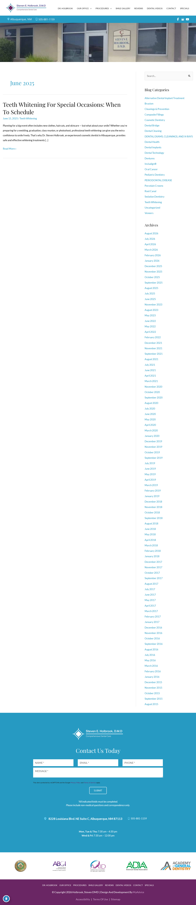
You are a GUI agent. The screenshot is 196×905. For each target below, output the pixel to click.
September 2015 (154, 698)
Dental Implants (153, 147)
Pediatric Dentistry (155, 174)
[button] (90, 8)
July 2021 (150, 364)
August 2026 (151, 233)
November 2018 (153, 507)
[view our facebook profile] (178, 19)
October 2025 (152, 277)
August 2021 (151, 359)
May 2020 (150, 419)
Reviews (109, 885)
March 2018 (151, 545)
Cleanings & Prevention (157, 108)
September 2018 (154, 518)
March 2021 (151, 381)
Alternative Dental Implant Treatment (164, 98)
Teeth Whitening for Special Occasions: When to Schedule (62, 108)
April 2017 (150, 605)
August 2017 (151, 583)
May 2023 (150, 315)
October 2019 (152, 452)
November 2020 (153, 386)
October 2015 (152, 693)
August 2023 (151, 309)
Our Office (65, 885)
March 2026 (151, 249)
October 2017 (152, 572)
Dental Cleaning (153, 130)
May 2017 (150, 600)
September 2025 (154, 282)
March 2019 (151, 485)
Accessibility (83, 899)
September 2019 (154, 457)
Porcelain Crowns (154, 185)
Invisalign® (151, 163)
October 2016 (152, 638)
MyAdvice (138, 892)
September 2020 (154, 397)
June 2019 (150, 468)
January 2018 (152, 556)
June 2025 (150, 299)
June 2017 (150, 594)
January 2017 (152, 621)
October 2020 (152, 392)
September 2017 (154, 578)
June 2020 (150, 414)
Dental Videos (123, 885)
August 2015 (151, 704)
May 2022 (150, 326)
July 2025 (150, 293)
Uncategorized (152, 207)
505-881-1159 (46, 19)
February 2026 (153, 255)
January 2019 (152, 496)
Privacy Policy (75, 782)
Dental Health (152, 141)
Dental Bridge (152, 125)
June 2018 (150, 528)
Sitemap (115, 899)
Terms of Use (100, 899)
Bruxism (149, 103)
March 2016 (151, 665)
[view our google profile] (183, 19)
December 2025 (153, 266)
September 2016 (154, 643)
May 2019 (150, 474)
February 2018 (153, 550)
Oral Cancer (151, 169)
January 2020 (152, 435)
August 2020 (151, 402)
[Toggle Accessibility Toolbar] (6, 898)
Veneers (149, 213)
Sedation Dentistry (154, 196)
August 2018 (151, 523)
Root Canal (150, 191)
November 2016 (153, 632)
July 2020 (150, 408)
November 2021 (153, 348)
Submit (98, 790)
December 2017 (153, 561)
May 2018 (150, 534)
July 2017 (150, 589)
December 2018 (153, 501)
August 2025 (151, 288)
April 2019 (150, 479)
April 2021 (150, 375)
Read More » (9, 149)
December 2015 (153, 682)
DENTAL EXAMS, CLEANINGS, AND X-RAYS (169, 136)
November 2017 (153, 567)
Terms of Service (90, 782)
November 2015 (153, 687)
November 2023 (153, 304)
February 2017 (153, 616)
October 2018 (152, 512)
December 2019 (153, 441)
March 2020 (151, 430)
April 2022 (150, 331)
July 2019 (150, 463)
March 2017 (151, 611)
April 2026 (150, 244)
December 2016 (153, 627)
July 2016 (150, 654)
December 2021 (153, 342)
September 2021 (154, 353)
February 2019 (153, 490)
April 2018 (150, 539)
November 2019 (153, 446)
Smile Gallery (95, 885)
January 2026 (152, 260)
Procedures (79, 885)
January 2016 (152, 676)
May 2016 (150, 660)
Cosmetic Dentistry (155, 120)
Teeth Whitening (28, 118)
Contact (138, 885)
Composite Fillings (154, 114)
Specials (149, 885)
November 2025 (153, 271)
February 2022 (153, 337)
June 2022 (150, 320)
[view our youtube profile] (187, 19)
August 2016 (151, 649)
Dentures (150, 158)
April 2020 (150, 424)
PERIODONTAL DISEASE (158, 180)
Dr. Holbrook (49, 885)
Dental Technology (154, 152)
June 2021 (150, 370)
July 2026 (150, 238)
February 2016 (153, 671)
